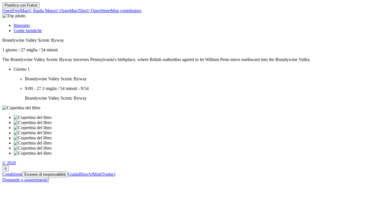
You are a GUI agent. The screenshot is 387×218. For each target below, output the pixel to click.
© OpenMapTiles (70, 10)
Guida (73, 174)
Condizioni (12, 174)
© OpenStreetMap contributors (113, 10)
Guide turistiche (28, 30)
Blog (83, 174)
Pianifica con (21, 5)
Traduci (108, 174)
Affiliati (95, 174)
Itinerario (22, 25)
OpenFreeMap (15, 10)
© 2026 (9, 162)
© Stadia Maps (41, 10)
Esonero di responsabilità (45, 174)
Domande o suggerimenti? (25, 179)
